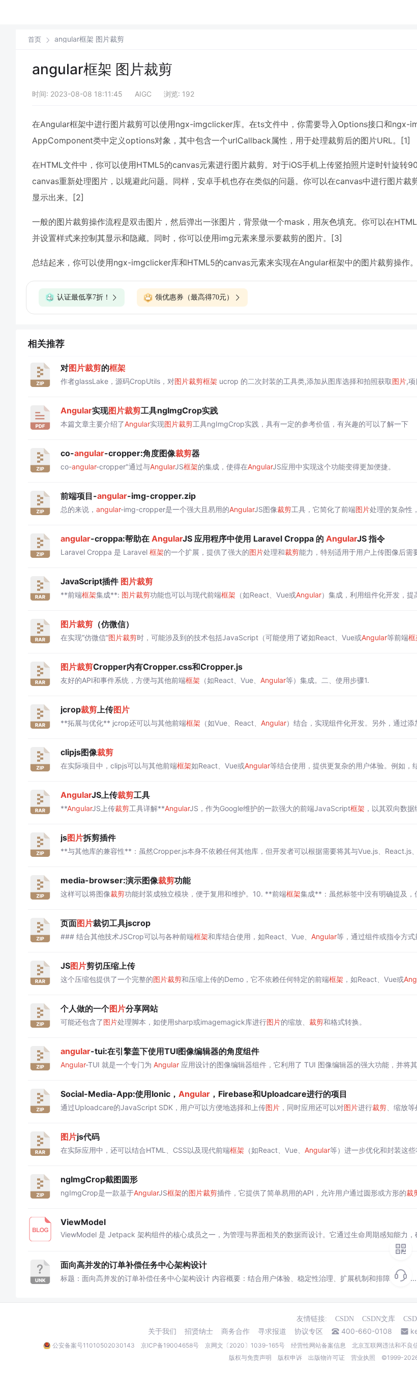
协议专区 (308, 1331)
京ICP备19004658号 (170, 1345)
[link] (34, 39)
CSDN (344, 1319)
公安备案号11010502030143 (93, 1345)
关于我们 (162, 1331)
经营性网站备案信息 (318, 1345)
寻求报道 (272, 1331)
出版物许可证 (326, 1357)
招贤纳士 (199, 1331)
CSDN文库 (378, 1319)
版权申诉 (290, 1357)
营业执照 (363, 1357)
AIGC (143, 93)
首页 (34, 39)
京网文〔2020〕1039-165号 (245, 1345)
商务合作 (235, 1331)
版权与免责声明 (250, 1357)
